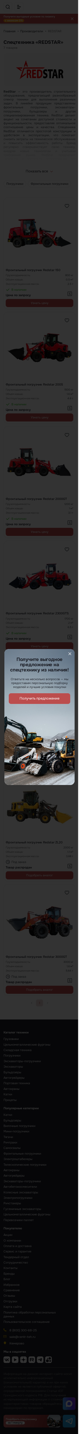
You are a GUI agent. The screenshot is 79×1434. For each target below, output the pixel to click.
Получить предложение (39, 698)
